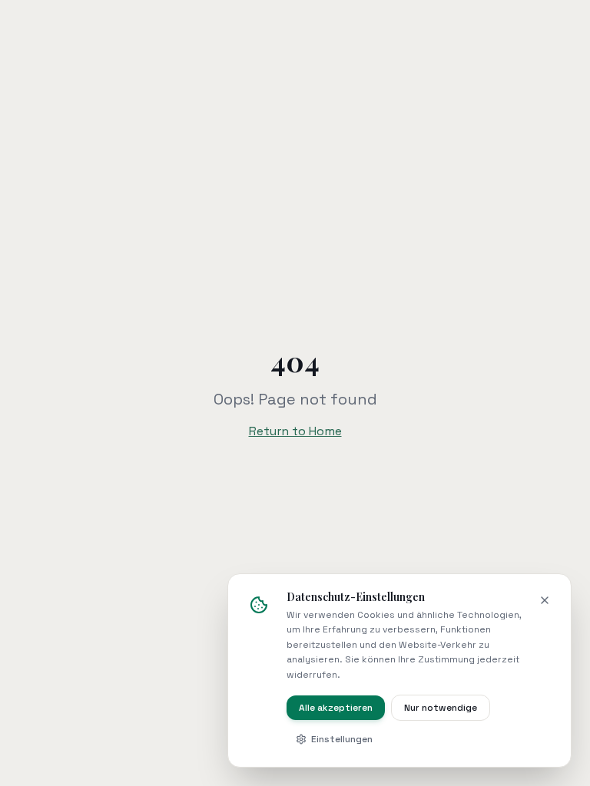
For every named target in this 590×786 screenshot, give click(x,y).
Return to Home (295, 431)
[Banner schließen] (544, 600)
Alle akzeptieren (336, 708)
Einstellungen (342, 739)
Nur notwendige (440, 708)
